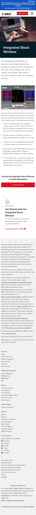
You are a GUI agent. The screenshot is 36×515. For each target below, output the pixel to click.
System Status (5, 400)
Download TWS (18, 185)
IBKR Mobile (5, 378)
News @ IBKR (5, 424)
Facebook (6, 441)
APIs (2, 381)
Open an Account (6, 357)
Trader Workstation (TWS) (14, 229)
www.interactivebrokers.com (15, 500)
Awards (3, 414)
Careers (3, 417)
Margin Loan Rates (22, 306)
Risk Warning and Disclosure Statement (19, 328)
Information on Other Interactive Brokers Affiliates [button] (18, 507)
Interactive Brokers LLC (18, 485)
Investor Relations (6, 422)
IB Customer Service (7, 289)
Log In (3, 354)
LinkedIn (6, 446)
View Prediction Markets (23, 8)
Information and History (8, 419)
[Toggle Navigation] (31, 13)
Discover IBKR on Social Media (10, 438)
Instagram (6, 443)
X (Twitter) (6, 450)
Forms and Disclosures (8, 472)
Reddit (5, 448)
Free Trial (4, 364)
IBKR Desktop (5, 376)
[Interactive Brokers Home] (6, 13)
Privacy (3, 475)
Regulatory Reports (7, 429)
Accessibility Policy (7, 460)
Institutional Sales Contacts (9, 395)
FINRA (16, 488)
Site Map (3, 477)
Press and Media (6, 426)
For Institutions (5, 393)
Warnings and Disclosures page (11, 297)
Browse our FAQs (6, 397)
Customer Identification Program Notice (13, 465)
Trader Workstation (7, 373)
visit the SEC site (11, 333)
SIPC (20, 488)
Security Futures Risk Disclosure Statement (14, 318)
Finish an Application (7, 359)
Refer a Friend (5, 366)
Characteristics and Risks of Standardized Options (16, 282)
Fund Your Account (7, 388)
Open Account (22, 13)
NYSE (11, 488)
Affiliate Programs (6, 431)
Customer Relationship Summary (11, 467)
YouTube (6, 453)
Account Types (5, 361)
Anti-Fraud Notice (6, 463)
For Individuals (5, 390)
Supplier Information (7, 407)
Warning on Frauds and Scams (10, 470)
